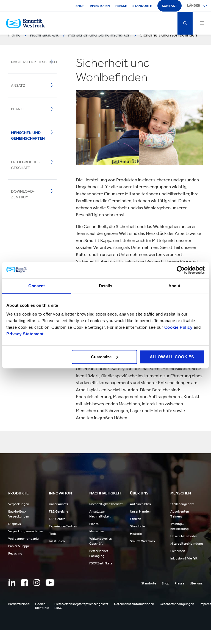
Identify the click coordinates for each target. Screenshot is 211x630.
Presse (121, 6)
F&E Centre (57, 519)
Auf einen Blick (140, 504)
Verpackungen (18, 504)
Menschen (96, 531)
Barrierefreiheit (19, 604)
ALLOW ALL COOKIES (172, 357)
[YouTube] (50, 582)
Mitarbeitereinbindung (186, 543)
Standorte (142, 6)
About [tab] (174, 285)
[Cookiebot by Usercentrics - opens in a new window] (181, 270)
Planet (18, 109)
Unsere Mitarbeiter (183, 536)
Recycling (15, 553)
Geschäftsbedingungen (177, 604)
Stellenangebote (182, 504)
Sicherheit (177, 551)
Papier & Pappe (19, 546)
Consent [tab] (36, 285)
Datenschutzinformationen (134, 604)
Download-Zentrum (23, 194)
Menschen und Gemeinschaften (28, 135)
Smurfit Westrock (142, 541)
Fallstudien (57, 541)
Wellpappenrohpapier (24, 539)
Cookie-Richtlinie (42, 606)
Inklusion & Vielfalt (184, 558)
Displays (14, 524)
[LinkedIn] (11, 582)
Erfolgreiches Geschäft (25, 165)
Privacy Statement (25, 333)
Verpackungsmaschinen (25, 531)
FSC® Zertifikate (100, 563)
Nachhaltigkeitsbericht (29, 62)
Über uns (196, 583)
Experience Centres (63, 526)
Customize (101, 357)
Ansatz (18, 85)
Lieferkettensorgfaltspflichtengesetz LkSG (81, 606)
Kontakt (169, 6)
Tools (53, 534)
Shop (80, 6)
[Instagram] (37, 582)
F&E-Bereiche (58, 511)
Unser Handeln (140, 511)
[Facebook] (24, 582)
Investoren (100, 6)
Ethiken (135, 519)
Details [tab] (105, 285)
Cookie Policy (178, 327)
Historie (136, 534)
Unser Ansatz (58, 504)
